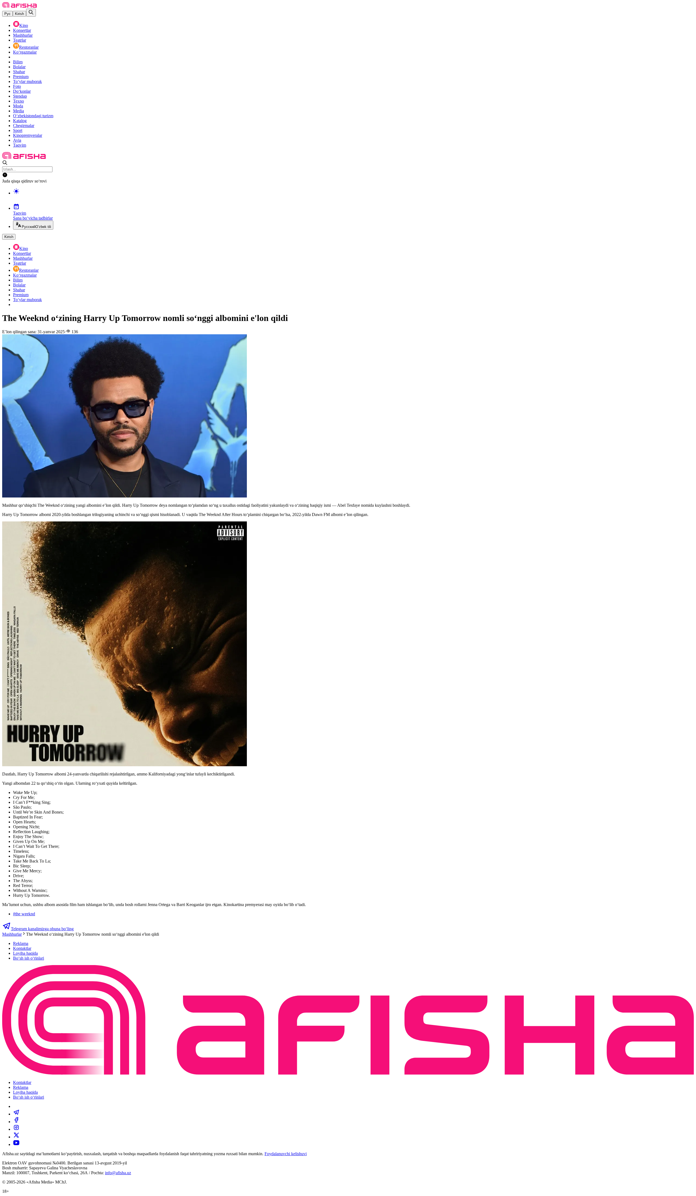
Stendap (20, 96)
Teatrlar (19, 40)
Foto (17, 86)
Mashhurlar (23, 35)
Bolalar (19, 66)
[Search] (31, 13)
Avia (17, 140)
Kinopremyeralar (27, 135)
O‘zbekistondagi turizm (33, 115)
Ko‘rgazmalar (25, 52)
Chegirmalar (23, 125)
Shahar (19, 71)
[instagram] (16, 1129)
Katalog (20, 120)
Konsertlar (22, 30)
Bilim (18, 62)
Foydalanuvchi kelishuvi (286, 1153)
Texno (18, 101)
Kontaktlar (22, 948)
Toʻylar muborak (27, 81)
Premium (21, 76)
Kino (23, 25)
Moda (18, 106)
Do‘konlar (22, 91)
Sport (17, 130)
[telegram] (16, 1114)
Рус (7, 14)
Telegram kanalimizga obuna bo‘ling (42, 928)
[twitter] (16, 1137)
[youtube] (16, 1144)
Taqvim (19, 145)
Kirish (19, 14)
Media (18, 111)
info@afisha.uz (118, 1172)
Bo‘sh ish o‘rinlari (28, 958)
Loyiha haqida (25, 953)
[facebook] (16, 1121)
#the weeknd (24, 913)
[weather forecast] (353, 197)
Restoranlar (29, 47)
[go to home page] (19, 6)
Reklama (20, 943)
